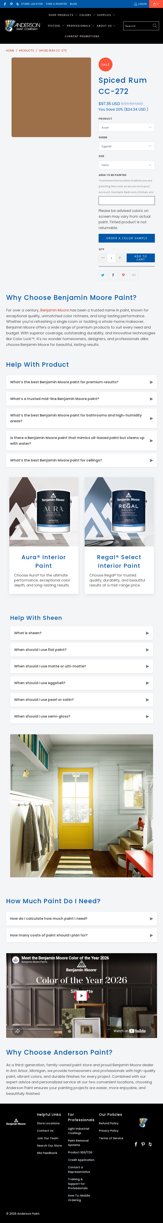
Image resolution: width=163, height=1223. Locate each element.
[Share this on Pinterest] (123, 275)
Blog (73, 4)
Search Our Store (49, 1146)
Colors (85, 15)
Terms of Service (111, 1138)
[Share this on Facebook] (113, 275)
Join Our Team (47, 1138)
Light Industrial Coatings (78, 1131)
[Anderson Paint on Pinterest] (11, 4)
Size (101, 156)
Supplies (104, 15)
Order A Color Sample (126, 238)
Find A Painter (56, 4)
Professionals (79, 25)
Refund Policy (108, 1123)
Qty (101, 249)
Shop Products (61, 15)
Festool (55, 25)
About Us (105, 25)
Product (105, 119)
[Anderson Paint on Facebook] (4, 4)
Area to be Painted (126, 183)
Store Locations (48, 1123)
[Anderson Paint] (22, 26)
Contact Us (45, 1131)
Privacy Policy (108, 1131)
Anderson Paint (28, 1214)
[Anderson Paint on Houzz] (17, 4)
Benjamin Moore (54, 310)
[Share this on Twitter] (103, 275)
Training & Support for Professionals (78, 1183)
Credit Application (81, 1160)
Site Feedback (47, 1153)
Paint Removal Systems (78, 1143)
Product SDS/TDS (80, 1152)
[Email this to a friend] (134, 275)
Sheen (103, 137)
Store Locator (32, 4)
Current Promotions (82, 36)
